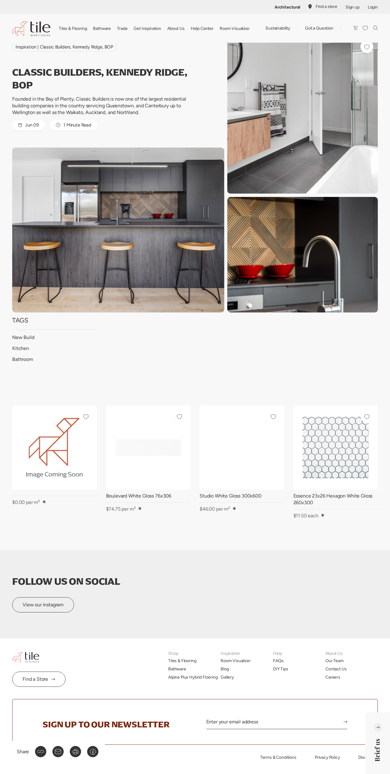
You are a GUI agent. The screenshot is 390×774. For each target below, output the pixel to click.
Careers (332, 677)
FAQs (278, 660)
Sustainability (277, 28)
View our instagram (43, 605)
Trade (122, 28)
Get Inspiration (147, 28)
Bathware (102, 28)
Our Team (334, 660)
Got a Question (319, 28)
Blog (225, 668)
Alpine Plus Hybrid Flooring (193, 677)
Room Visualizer (235, 28)
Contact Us (335, 668)
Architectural (287, 7)
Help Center (202, 28)
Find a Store (35, 679)
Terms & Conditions (278, 757)
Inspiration (26, 46)
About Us (176, 28)
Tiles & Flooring (73, 28)
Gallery (227, 677)
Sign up (353, 7)
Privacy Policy (327, 757)
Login (373, 7)
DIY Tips (280, 668)
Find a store (326, 6)
